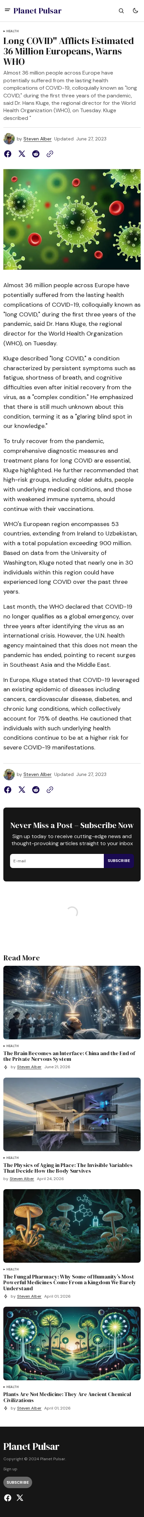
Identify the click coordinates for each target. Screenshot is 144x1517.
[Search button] (121, 10)
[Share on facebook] (9, 153)
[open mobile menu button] (7, 10)
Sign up (10, 1469)
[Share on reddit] (36, 153)
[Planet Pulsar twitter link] (19, 1497)
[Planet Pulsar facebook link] (8, 1497)
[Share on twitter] (22, 153)
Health (12, 31)
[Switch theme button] (135, 10)
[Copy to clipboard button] (48, 153)
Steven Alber (37, 139)
